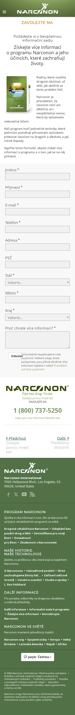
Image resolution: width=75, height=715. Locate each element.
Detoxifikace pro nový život (34, 535)
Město (10, 292)
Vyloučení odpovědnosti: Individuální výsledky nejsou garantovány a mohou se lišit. (35, 685)
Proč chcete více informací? (29, 328)
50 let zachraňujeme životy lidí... (34, 573)
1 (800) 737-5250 (37, 410)
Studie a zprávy (56, 580)
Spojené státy (37, 639)
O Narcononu (13, 571)
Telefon (11, 222)
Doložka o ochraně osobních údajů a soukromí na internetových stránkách (31, 677)
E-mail (10, 205)
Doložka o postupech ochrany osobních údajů (36, 680)
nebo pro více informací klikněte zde (37, 418)
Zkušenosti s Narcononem (38, 542)
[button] (37, 659)
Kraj (8, 310)
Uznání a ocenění (30, 580)
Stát (8, 275)
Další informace (15, 609)
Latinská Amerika (31, 644)
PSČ (8, 257)
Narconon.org (14, 639)
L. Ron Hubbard (15, 584)
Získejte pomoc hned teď (37, 398)
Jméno (10, 169)
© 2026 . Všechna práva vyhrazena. (35, 673)
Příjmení (12, 187)
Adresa (11, 240)
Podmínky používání (45, 678)
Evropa (55, 639)
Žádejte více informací (23, 614)
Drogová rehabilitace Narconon (26, 529)
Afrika (62, 644)
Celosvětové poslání (40, 571)
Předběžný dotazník (60, 442)
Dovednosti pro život (17, 540)
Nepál (50, 644)
